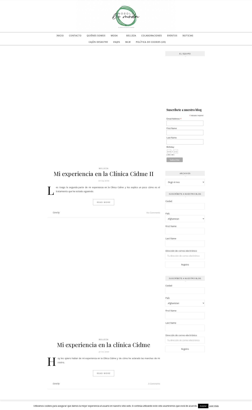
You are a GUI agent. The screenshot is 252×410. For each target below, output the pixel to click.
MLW (128, 42)
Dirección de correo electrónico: (181, 250)
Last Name (172, 137)
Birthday (170, 147)
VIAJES (116, 42)
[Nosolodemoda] (126, 16)
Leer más (214, 405)
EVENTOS (172, 35)
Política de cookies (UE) (151, 42)
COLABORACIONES (151, 35)
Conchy (56, 212)
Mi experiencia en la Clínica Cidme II (104, 173)
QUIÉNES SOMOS (96, 35)
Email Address (174, 118)
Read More (103, 202)
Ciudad (168, 201)
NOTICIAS (188, 35)
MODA (114, 35)
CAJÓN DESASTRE (98, 42)
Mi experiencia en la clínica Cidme (103, 344)
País (167, 213)
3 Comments (154, 383)
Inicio (60, 35)
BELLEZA (131, 35)
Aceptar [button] (203, 406)
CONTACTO (75, 35)
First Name (172, 128)
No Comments (153, 212)
